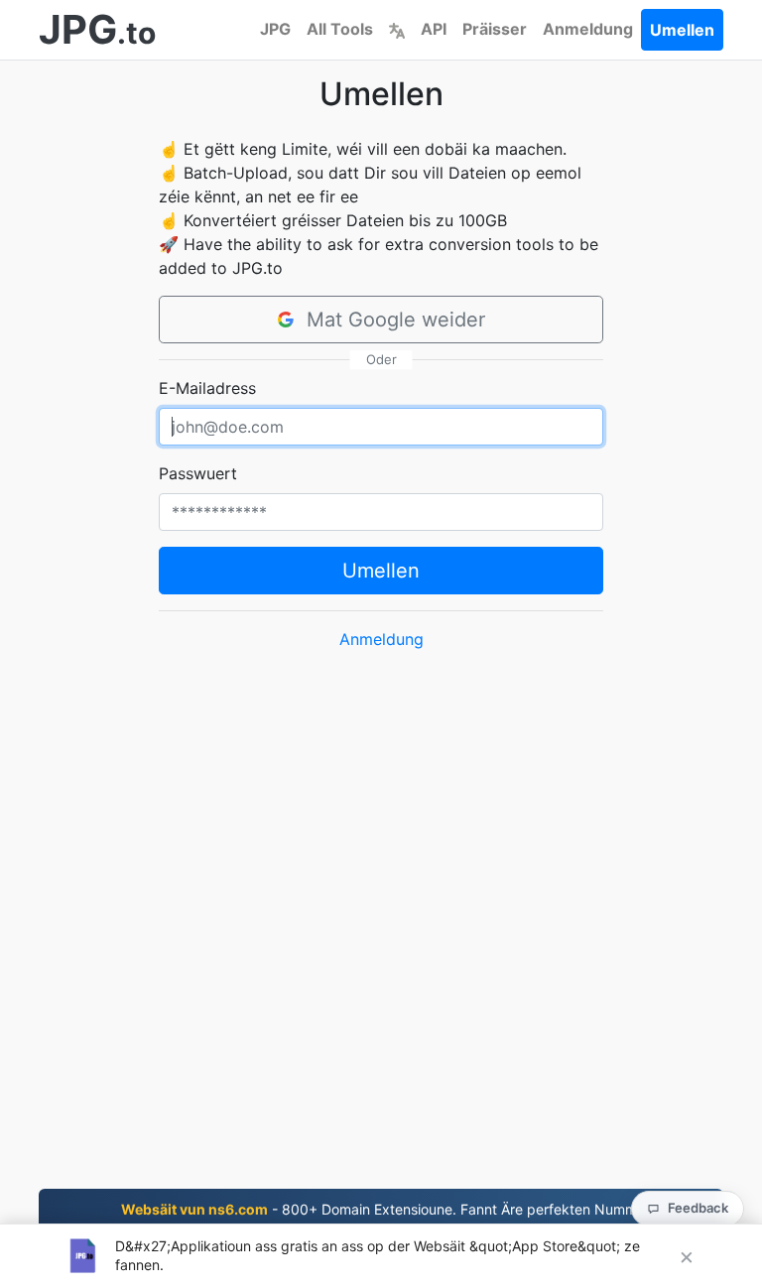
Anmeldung (588, 29)
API (433, 29)
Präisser (494, 29)
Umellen (682, 30)
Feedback (698, 1208)
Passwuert (198, 473)
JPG (275, 29)
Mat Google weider (396, 319)
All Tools (340, 29)
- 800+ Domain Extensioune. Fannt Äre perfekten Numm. (381, 1209)
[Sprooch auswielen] (397, 29)
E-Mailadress (207, 388)
